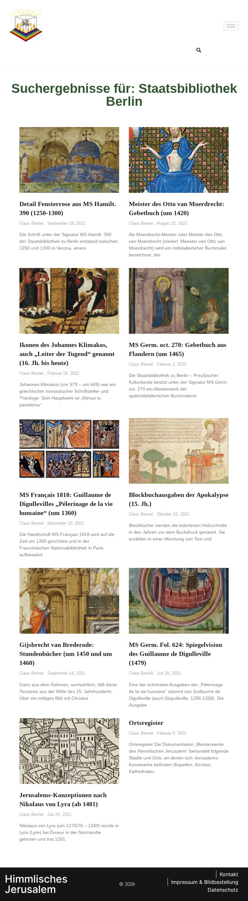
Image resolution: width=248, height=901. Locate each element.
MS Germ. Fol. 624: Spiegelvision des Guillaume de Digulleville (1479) (175, 653)
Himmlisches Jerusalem (36, 884)
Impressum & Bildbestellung (204, 882)
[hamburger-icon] (231, 26)
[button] (199, 50)
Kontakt (229, 874)
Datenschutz (223, 889)
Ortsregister (146, 722)
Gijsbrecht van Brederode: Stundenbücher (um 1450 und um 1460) (65, 653)
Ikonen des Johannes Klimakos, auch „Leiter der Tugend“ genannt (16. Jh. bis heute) (67, 353)
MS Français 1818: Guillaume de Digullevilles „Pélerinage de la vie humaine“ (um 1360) (66, 503)
